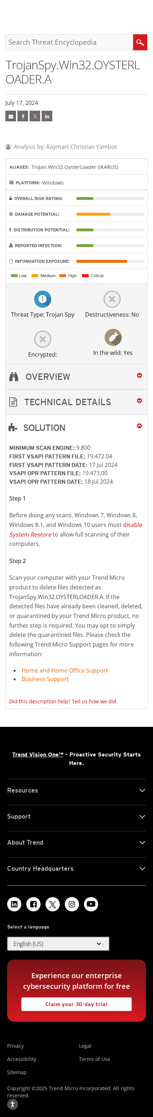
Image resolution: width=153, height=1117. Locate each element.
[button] (76, 402)
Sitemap (17, 1072)
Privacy (15, 1045)
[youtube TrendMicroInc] (91, 904)
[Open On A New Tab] (35, 116)
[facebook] (22, 116)
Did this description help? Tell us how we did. (63, 701)
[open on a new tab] (53, 904)
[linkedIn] (47, 116)
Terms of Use (94, 1059)
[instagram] (72, 904)
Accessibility (21, 1059)
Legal (85, 1045)
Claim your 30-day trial (64, 1002)
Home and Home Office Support (65, 670)
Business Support (45, 679)
